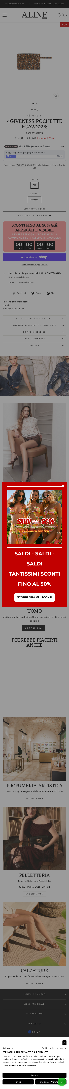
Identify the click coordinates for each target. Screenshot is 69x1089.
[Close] (63, 486)
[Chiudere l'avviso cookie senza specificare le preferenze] (64, 1042)
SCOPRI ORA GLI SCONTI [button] (34, 597)
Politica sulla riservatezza (54, 1048)
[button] (8, 1048)
